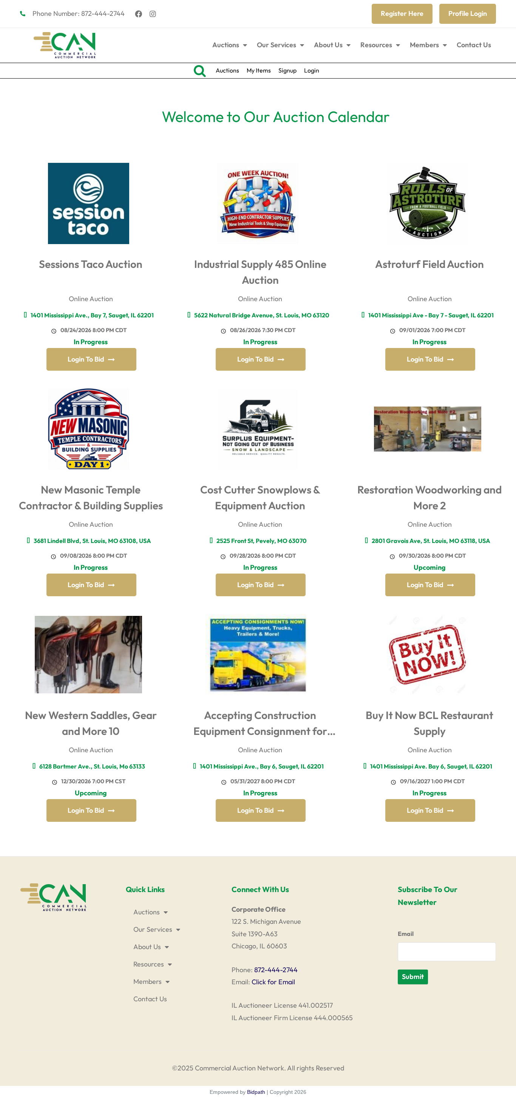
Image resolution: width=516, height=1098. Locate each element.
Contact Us (474, 44)
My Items (259, 70)
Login (311, 70)
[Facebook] (138, 13)
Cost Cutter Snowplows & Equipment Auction (260, 497)
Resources (376, 44)
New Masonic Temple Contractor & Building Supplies (91, 497)
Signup (287, 70)
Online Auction (91, 298)
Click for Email (273, 981)
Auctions (225, 44)
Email (406, 933)
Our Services (276, 44)
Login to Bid (86, 359)
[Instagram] (153, 13)
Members (424, 44)
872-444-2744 (276, 969)
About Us (328, 44)
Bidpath (256, 1092)
